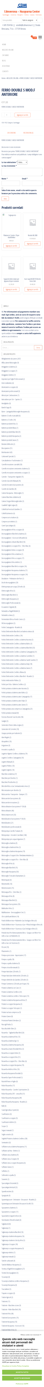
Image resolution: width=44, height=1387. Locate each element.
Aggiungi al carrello (22, 115)
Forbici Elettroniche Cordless (11, 635)
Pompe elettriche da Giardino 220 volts (14, 979)
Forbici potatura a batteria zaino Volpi (13, 700)
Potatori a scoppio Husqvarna (11, 1004)
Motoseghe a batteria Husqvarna (12, 851)
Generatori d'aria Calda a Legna (11, 725)
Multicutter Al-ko (7, 908)
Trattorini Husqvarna (8, 1321)
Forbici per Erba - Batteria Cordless (13, 684)
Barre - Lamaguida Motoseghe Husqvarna (14, 411)
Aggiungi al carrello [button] (11, 245)
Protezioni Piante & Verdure (10, 1020)
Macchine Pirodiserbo (8, 782)
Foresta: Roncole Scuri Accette (11, 717)
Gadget (4, 721)
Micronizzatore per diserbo (10, 790)
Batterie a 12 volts (7, 419)
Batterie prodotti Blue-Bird (10, 432)
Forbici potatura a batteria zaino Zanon (13, 704)
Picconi (4, 947)
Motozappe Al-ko (7, 896)
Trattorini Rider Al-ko (8, 1330)
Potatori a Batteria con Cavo (10, 987)
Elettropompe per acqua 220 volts (12, 586)
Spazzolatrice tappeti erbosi (10, 1216)
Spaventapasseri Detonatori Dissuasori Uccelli (16, 1203)
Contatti (5, 71)
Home (4, 44)
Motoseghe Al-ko (7, 863)
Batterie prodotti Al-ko (8, 423)
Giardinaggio (16, 123)
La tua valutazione (9, 162)
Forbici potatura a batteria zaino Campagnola (15, 696)
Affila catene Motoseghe (9, 362)
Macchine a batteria (8, 774)
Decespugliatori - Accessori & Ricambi (13, 537)
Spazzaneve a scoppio (8, 1211)
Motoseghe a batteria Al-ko (10, 847)
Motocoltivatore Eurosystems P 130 (13, 806)
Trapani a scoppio (7, 1293)
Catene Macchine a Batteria (10, 497)
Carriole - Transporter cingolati (11, 476)
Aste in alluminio (7, 383)
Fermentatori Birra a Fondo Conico (12, 619)
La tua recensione (9, 166)
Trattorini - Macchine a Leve (10, 1305)
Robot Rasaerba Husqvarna (10, 1097)
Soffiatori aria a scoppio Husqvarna (12, 1163)
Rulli (3, 1106)
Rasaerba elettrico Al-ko (9, 1069)
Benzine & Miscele (7, 444)
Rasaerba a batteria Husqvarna (11, 1044)
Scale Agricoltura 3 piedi (9, 1110)
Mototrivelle (5, 884)
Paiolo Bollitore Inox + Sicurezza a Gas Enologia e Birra (18, 928)
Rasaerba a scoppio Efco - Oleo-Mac (13, 1061)
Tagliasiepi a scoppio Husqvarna (12, 1248)
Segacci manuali (6, 1130)
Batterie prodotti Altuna (9, 427)
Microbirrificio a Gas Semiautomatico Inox (15, 786)
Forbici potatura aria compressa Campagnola (16, 708)
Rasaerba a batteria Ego (9, 1040)
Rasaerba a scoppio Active (10, 1053)
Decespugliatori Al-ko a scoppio (11, 558)
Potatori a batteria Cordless (10, 992)
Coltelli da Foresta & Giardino (11, 509)
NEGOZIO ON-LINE (8, 49)
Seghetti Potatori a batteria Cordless (13, 1138)
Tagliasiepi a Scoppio (8, 1244)
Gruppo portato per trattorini (11, 733)
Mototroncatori (6, 888)
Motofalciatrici (6, 822)
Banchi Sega (5, 407)
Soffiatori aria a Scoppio (9, 1159)
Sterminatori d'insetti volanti (10, 1220)
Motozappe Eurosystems (9, 904)
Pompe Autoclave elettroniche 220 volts (14, 975)
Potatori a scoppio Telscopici (11, 1008)
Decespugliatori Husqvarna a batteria (13, 570)
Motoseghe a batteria (8, 843)
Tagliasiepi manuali (7, 1256)
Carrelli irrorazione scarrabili (10, 464)
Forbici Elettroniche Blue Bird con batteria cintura (17, 631)
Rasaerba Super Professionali (11, 1077)
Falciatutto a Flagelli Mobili (10, 611)
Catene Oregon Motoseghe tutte (12, 501)
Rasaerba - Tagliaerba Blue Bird (11, 1032)
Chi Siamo (5, 55)
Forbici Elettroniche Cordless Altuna (13, 672)
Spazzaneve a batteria (8, 1207)
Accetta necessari (22, 1378)
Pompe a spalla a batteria (10, 963)
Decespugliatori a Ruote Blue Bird (12, 542)
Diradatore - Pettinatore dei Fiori (12, 578)
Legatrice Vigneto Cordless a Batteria (13, 753)
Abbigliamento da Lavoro (9, 358)
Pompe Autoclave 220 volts (10, 971)
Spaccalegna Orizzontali (9, 1183)
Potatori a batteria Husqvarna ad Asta (13, 1000)
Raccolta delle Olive (8, 1028)
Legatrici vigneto (7, 770)
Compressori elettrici (8, 521)
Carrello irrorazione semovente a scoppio (15, 472)
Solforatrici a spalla (8, 1175)
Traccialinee (5, 1289)
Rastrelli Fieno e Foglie (9, 1081)
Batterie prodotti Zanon (9, 440)
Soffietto (4, 1171)
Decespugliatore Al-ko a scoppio (12, 529)
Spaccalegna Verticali (8, 1187)
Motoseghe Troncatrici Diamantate (12, 875)
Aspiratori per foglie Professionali (12, 379)
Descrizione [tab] (11, 132)
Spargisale (5, 1195)
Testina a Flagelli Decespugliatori (12, 1268)
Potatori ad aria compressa (10, 1012)
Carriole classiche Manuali (10, 480)
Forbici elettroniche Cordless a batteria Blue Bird (17, 647)
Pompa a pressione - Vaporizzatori (12, 955)
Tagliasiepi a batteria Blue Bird (11, 1232)
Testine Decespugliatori (9, 1273)
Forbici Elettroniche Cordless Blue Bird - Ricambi (17, 676)
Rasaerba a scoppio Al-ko (10, 1057)
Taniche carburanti (7, 1260)
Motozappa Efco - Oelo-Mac (10, 892)
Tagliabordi (5, 1224)
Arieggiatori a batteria (8, 366)
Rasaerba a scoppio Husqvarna (11, 1065)
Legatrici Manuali (7, 761)
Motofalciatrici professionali (10, 827)
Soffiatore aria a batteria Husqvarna (13, 1146)
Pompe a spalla (6, 959)
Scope (4, 1126)
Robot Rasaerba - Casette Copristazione (14, 1089)
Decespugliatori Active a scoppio (12, 550)
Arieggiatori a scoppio (8, 371)
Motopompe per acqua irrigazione (12, 839)
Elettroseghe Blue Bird (9, 594)
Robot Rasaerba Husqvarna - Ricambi (13, 1101)
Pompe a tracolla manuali (9, 967)
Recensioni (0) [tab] (28, 132)
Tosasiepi (5, 1277)
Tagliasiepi (5, 1228)
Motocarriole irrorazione (9, 802)
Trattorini (4, 1301)
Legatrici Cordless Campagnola (11, 757)
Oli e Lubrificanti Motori (9, 916)
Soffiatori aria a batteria (9, 1154)
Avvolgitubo (5, 403)
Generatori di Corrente (9, 729)
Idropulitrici (5, 741)
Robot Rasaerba (7, 1085)
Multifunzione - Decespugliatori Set (12, 912)
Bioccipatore (6, 448)
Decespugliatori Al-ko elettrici (11, 562)
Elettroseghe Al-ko (7, 590)
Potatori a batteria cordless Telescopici (14, 996)
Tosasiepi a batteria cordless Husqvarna (14, 1281)
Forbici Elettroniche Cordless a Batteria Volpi (15, 664)
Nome (5, 178)
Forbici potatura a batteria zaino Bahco (13, 692)
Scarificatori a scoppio (8, 1118)
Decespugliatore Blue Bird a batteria (13, 533)
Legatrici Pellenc (7, 765)
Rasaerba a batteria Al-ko (9, 1036)
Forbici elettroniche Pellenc (10, 680)
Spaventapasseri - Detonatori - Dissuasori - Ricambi (18, 1199)
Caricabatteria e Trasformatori (11, 460)
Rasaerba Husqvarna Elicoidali (11, 1073)
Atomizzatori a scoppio (9, 387)
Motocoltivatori (6, 810)
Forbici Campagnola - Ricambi (11, 627)
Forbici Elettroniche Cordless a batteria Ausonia (16, 639)
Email (25, 178)
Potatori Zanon (6, 1016)
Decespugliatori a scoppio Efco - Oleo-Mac (15, 546)
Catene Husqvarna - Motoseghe (11, 493)
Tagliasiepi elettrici (7, 1252)
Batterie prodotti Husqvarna (10, 436)
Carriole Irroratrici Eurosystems (11, 484)
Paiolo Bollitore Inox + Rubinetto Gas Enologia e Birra (18, 920)
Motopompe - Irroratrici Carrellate (12, 835)
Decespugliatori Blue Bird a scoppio (13, 566)
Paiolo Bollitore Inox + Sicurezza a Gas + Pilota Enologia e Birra (21, 924)
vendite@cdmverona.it (24, 25)
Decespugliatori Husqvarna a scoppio (13, 574)
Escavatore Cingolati (8, 607)
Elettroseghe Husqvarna (9, 599)
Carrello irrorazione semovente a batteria (15, 468)
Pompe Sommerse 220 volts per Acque (14, 983)
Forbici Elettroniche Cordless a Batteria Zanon (16, 668)
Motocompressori (7, 814)
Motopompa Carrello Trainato (11, 831)
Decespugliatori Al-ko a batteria (11, 554)
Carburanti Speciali (7, 456)
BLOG (4, 60)
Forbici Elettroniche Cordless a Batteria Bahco (16, 643)
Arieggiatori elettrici (8, 375)
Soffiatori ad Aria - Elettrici (10, 1150)
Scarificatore (6, 1114)
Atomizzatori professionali (10, 391)
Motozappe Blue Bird (8, 900)
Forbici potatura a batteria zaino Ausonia (14, 688)
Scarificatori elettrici (8, 1122)
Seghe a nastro (6, 1134)
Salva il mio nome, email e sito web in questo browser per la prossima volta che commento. (19, 192)
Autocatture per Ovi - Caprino (11, 399)
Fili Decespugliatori (7, 623)
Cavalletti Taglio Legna (8, 505)
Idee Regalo (5, 737)
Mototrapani (5, 880)
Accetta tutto (22, 1372)
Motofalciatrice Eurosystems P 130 (12, 818)
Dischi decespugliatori (8, 582)
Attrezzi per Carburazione (9, 395)
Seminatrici (5, 1142)
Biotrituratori (6, 452)
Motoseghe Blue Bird (8, 867)
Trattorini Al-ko (6, 1313)
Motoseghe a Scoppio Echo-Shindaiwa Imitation (16, 855)
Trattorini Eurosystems (9, 1317)
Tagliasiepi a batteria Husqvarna (11, 1236)
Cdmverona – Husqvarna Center (22, 11)
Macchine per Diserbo (8, 778)
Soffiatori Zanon (6, 1167)
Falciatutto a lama (7, 615)
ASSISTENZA (6, 66)
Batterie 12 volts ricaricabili (10, 415)
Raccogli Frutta (6, 1024)
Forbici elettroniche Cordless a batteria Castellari (17, 656)
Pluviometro (5, 951)
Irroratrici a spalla (7, 749)
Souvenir (4, 1179)
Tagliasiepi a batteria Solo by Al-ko (12, 1240)
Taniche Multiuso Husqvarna (10, 1264)
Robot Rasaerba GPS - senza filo (12, 1093)
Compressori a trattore (9, 517)
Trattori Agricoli (6, 1297)
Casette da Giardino (8, 489)
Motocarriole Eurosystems (10, 798)
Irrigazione (5, 745)
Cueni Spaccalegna (7, 525)
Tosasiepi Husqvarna (8, 1285)
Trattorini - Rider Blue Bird (10, 1309)
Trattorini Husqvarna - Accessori (11, 1325)
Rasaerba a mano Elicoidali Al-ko (12, 1049)
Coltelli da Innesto (7, 513)
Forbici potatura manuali (9, 713)
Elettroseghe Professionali (10, 603)
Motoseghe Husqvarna (9, 871)
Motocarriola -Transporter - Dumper (13, 794)
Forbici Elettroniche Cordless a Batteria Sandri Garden (18, 660)
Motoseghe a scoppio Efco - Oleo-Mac (14, 859)
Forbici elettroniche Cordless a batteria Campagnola (18, 651)
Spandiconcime (6, 1191)
